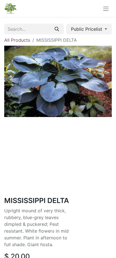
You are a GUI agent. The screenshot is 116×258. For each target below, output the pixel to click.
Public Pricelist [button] (87, 29)
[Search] (57, 29)
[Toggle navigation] (106, 8)
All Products (17, 40)
